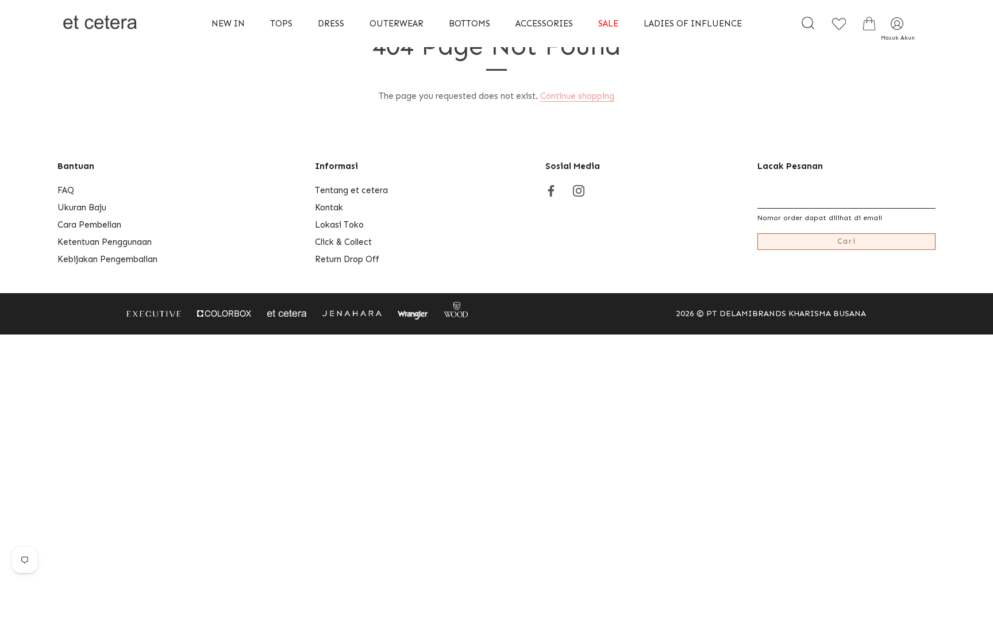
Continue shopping (577, 96)
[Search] (808, 23)
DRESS (331, 23)
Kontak (329, 207)
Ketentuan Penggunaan (104, 242)
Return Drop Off (347, 259)
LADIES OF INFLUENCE (693, 23)
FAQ (65, 190)
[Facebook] (551, 190)
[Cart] (869, 23)
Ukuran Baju (81, 207)
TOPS (281, 23)
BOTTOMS (469, 23)
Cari (846, 241)
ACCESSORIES (544, 23)
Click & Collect (343, 242)
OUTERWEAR (397, 23)
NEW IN (228, 23)
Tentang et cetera (351, 190)
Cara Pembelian (89, 225)
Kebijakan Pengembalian (107, 259)
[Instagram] (578, 190)
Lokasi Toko (339, 225)
